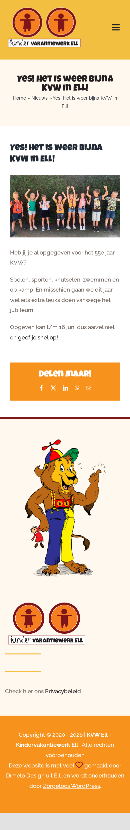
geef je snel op (37, 337)
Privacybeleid (63, 691)
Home (19, 98)
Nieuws (39, 98)
